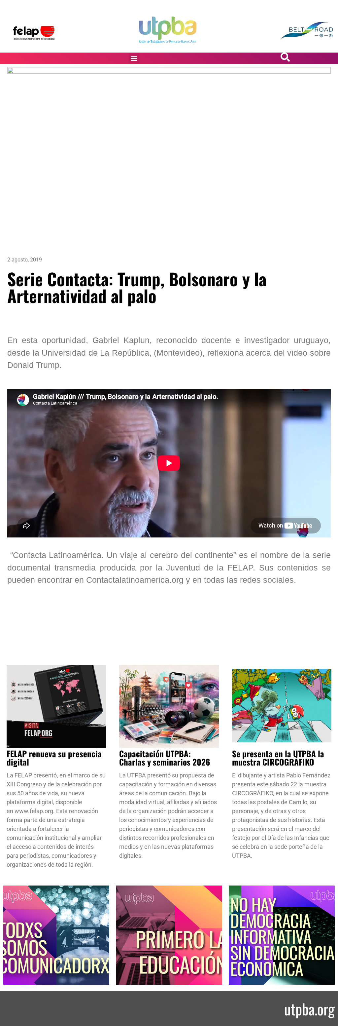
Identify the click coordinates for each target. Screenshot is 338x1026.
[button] (134, 58)
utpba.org (309, 1009)
